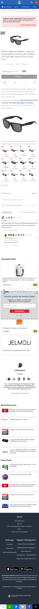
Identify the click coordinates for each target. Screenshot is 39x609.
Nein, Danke (20, 315)
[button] (19, 296)
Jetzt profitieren (19, 311)
